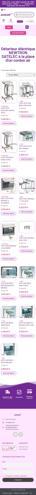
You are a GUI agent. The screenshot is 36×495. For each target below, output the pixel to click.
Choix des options (8, 123)
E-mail (4, 469)
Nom (4, 462)
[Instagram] (20, 434)
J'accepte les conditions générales (16, 476)
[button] (27, 27)
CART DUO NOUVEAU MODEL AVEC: (7, 110)
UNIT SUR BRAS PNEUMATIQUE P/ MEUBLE (7, 285)
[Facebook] (15, 434)
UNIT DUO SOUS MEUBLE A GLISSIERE (7, 201)
